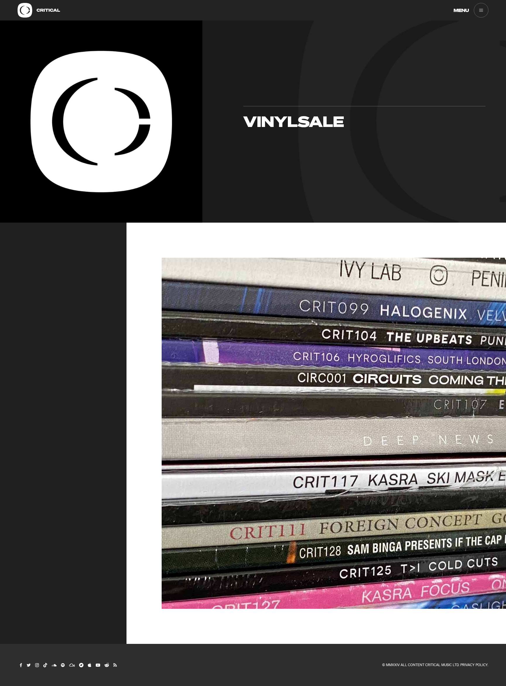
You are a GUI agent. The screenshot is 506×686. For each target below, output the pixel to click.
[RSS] (114, 665)
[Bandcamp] (81, 665)
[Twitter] (28, 665)
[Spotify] (62, 665)
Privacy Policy (474, 664)
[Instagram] (36, 665)
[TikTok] (45, 665)
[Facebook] (21, 665)
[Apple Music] (89, 665)
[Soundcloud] (53, 665)
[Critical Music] (25, 10)
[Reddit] (106, 665)
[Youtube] (98, 665)
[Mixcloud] (71, 665)
